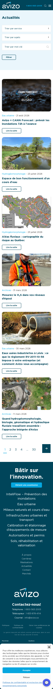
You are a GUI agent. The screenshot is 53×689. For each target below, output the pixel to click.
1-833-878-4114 (33, 613)
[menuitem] (11, 5)
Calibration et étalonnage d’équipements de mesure (26, 527)
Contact (26, 570)
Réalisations (26, 562)
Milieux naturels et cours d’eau (26, 510)
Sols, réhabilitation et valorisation (27, 543)
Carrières (26, 558)
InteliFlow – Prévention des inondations (26, 496)
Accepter (27, 670)
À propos (26, 555)
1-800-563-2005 (34, 6)
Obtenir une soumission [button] (26, 485)
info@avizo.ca (32, 618)
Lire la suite (11, 131)
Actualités (26, 566)
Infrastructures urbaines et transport (26, 518)
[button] (49, 647)
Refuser (26, 677)
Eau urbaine (26, 504)
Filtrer (9, 57)
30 (34, 449)
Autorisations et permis (27, 535)
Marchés (26, 573)
